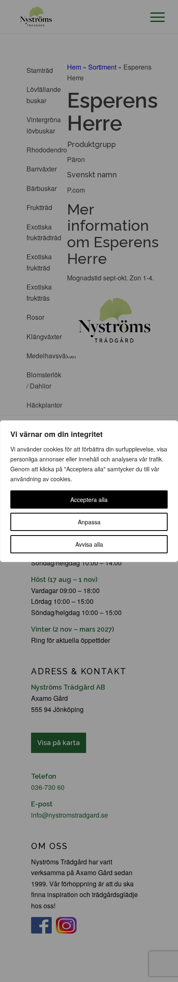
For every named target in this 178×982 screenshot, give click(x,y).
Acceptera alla (89, 499)
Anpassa (89, 522)
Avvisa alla (89, 544)
